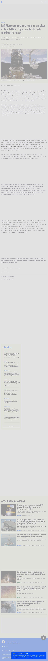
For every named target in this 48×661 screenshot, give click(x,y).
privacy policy (30, 656)
